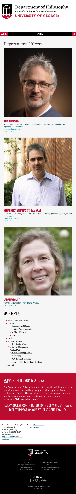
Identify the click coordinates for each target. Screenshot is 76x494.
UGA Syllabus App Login (21, 353)
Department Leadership (18, 320)
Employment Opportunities (50, 462)
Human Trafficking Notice (26, 469)
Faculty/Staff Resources (18, 347)
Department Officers (20, 326)
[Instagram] (36, 480)
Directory (49, 460)
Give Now (40, 34)
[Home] (38, 16)
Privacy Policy (7, 434)
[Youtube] (42, 480)
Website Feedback (26, 467)
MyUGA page (16, 356)
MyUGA (26, 462)
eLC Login (15, 350)
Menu (5, 34)
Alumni (11, 365)
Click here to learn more (26, 399)
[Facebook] (30, 480)
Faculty (11, 323)
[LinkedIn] (45, 480)
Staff (10, 338)
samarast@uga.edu (11, 218)
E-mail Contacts (33, 427)
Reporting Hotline (49, 469)
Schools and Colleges (26, 460)
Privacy (49, 464)
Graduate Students (16, 341)
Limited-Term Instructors (22, 329)
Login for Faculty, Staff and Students (27, 362)
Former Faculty (17, 335)
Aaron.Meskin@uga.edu (12, 129)
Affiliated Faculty (18, 332)
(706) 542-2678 (9, 132)
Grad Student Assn (19, 344)
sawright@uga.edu (10, 305)
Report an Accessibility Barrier (50, 467)
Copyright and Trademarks (26, 464)
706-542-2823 (38, 425)
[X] (33, 480)
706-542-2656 (8, 221)
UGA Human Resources (21, 359)
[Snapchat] (39, 480)
